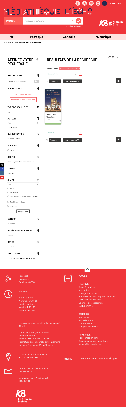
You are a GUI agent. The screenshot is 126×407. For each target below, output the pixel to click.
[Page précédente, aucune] (75, 74)
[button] (36, 37)
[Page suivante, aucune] (85, 74)
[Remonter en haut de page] (87, 269)
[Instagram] (98, 3)
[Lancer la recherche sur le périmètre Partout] (79, 21)
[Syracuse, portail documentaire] (48, 11)
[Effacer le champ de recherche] (73, 21)
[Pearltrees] (85, 3)
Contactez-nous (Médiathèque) (34, 368)
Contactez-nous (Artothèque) (33, 377)
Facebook (23, 275)
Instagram (24, 278)
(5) (22, 211)
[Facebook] (78, 3)
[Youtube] (91, 3)
